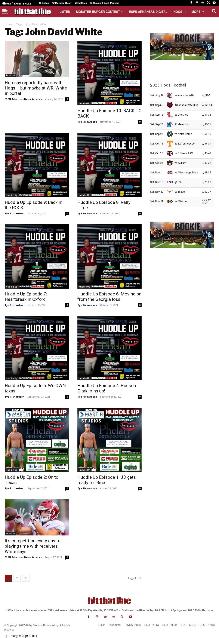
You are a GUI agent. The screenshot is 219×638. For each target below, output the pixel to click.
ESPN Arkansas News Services (23, 99)
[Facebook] (191, 3)
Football (10, 75)
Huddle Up (84, 103)
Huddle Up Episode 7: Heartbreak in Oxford (26, 296)
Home (8, 24)
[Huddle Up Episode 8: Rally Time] (109, 165)
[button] (214, 11)
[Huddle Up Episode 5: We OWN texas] (37, 348)
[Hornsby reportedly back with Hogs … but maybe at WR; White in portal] (37, 59)
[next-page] (26, 578)
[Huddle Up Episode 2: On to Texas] (37, 440)
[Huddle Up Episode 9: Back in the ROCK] (37, 165)
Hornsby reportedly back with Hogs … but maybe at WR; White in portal (36, 88)
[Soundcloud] (203, 3)
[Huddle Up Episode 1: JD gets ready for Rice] (109, 440)
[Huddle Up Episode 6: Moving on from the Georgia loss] (109, 256)
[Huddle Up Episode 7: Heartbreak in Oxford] (37, 256)
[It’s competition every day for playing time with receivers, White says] (37, 517)
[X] (208, 3)
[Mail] (105, 617)
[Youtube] (214, 3)
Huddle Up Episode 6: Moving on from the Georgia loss (109, 296)
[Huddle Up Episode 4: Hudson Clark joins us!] (109, 348)
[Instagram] (197, 3)
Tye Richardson (87, 121)
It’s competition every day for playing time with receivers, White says (33, 546)
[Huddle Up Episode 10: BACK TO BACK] (109, 73)
